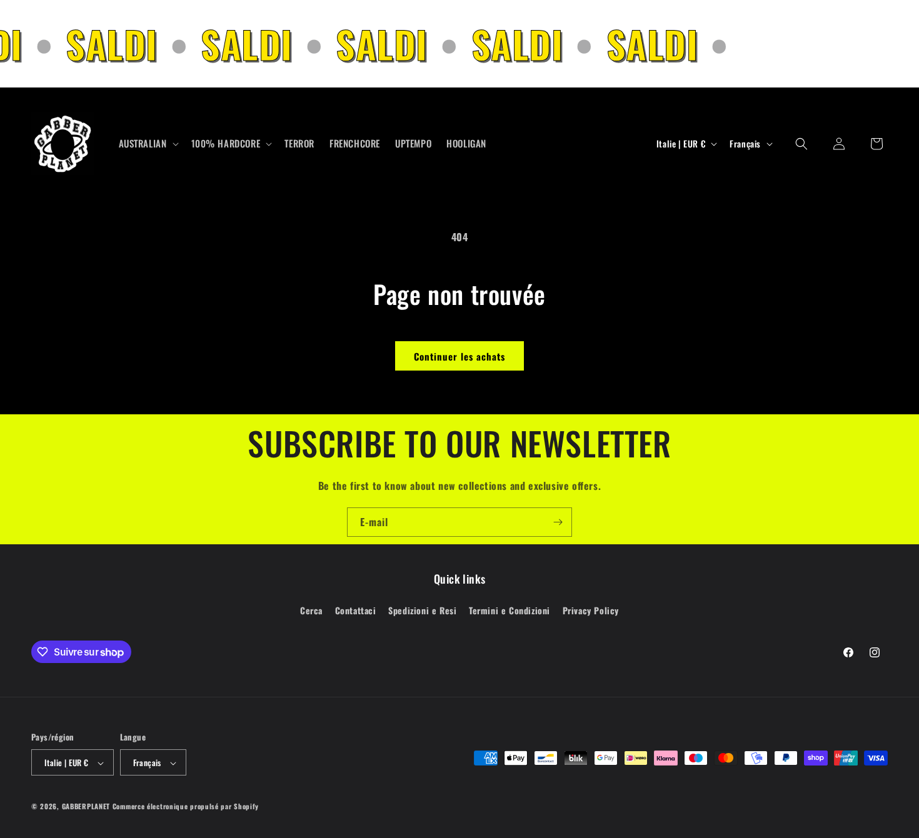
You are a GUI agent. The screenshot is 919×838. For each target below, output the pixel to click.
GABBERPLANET (86, 807)
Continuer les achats (459, 356)
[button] (147, 143)
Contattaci (355, 609)
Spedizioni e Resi (422, 609)
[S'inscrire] (557, 522)
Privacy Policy (591, 609)
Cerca (311, 609)
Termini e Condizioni (509, 609)
